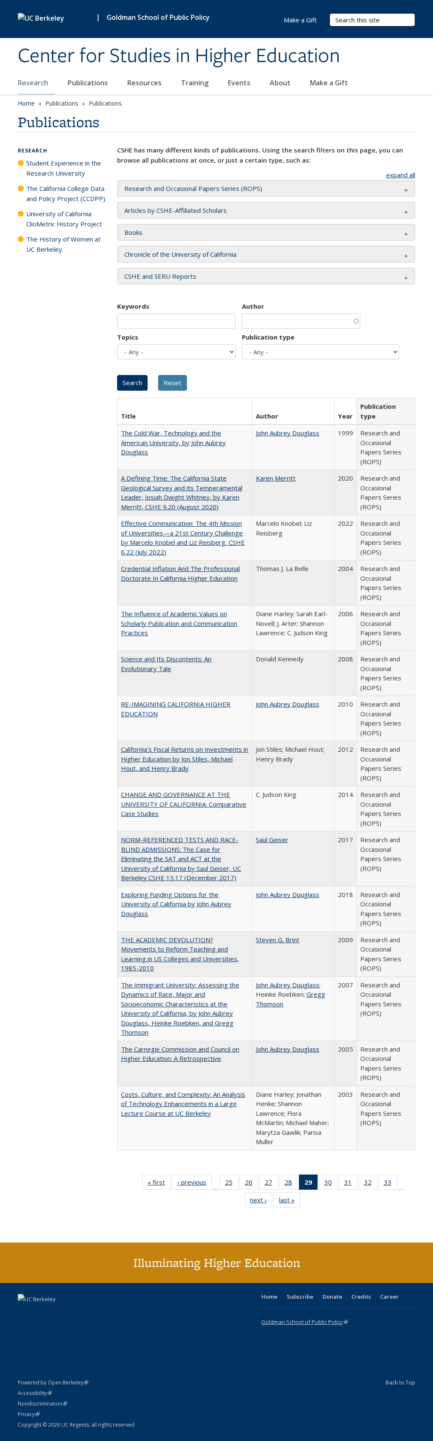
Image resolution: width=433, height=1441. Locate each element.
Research (34, 82)
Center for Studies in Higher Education (179, 56)
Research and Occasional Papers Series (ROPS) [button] (193, 188)
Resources (145, 82)
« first (159, 1184)
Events (240, 82)
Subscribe (300, 1296)
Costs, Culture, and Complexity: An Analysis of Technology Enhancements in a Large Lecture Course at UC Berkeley (183, 1103)
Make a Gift (329, 82)
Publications (89, 82)
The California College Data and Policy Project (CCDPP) (65, 193)
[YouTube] (58, 1313)
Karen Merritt (276, 478)
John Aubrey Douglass (287, 433)
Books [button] (133, 232)
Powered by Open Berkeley (53, 1382)
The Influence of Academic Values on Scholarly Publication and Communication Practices (179, 623)
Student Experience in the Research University (63, 168)
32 (370, 1184)
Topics (127, 337)
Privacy (29, 1414)
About (281, 82)
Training (195, 82)
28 (291, 1184)
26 (251, 1184)
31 (350, 1184)
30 (330, 1184)
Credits (361, 1296)
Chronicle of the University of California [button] (180, 254)
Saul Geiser (272, 839)
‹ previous (194, 1184)
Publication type (268, 337)
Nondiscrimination (42, 1403)
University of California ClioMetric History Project (64, 218)
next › (261, 1202)
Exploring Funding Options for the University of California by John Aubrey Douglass (176, 904)
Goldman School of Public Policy (158, 17)
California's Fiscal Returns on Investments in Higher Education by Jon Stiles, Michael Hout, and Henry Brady (184, 758)
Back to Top (400, 1382)
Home (26, 103)
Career (389, 1296)
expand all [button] (400, 175)
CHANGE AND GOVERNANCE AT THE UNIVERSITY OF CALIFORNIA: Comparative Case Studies (183, 804)
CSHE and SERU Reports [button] (160, 276)
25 (231, 1184)
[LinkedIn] (41, 1313)
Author (253, 306)
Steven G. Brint (277, 939)
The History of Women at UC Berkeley (63, 244)
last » (289, 1202)
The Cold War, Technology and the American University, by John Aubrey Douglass (173, 442)
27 (271, 1184)
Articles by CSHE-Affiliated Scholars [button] (175, 210)
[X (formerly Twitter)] (25, 1313)
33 (390, 1184)
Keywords (133, 306)
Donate (332, 1296)
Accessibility (35, 1393)
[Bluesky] (91, 1313)
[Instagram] (74, 1313)
